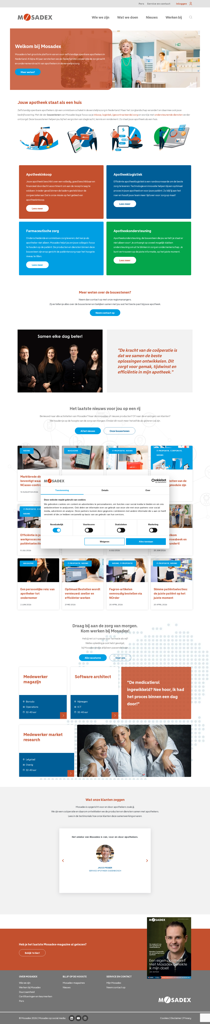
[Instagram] (85, 1018)
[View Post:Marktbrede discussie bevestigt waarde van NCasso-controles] (38, 457)
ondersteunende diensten (169, 114)
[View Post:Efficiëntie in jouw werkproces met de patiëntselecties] (38, 516)
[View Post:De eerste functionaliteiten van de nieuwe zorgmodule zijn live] (171, 457)
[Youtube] (78, 1018)
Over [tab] (147, 490)
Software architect (93, 676)
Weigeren (104, 541)
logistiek (106, 114)
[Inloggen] (191, 3)
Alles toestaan (146, 541)
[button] (61, 860)
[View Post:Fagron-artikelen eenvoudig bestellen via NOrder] (127, 570)
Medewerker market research (43, 737)
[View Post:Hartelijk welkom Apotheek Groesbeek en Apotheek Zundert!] (171, 516)
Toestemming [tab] (62, 490)
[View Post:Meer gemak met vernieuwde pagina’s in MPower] (127, 457)
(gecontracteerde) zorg (125, 114)
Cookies (164, 1018)
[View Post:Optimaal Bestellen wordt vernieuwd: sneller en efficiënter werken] (83, 570)
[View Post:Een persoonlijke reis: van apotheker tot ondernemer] (38, 570)
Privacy (187, 1018)
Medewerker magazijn (35, 679)
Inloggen (181, 3)
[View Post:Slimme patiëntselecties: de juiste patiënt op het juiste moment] (171, 570)
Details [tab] (105, 490)
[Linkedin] (72, 1018)
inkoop (97, 114)
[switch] (89, 530)
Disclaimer (176, 1018)
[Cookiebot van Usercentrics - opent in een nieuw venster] (153, 481)
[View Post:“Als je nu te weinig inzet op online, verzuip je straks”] (83, 457)
